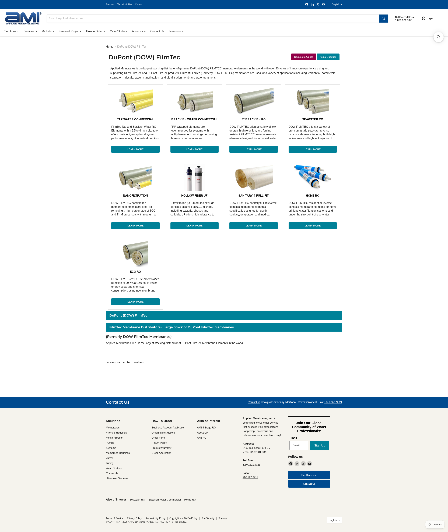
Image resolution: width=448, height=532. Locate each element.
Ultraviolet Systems (117, 478)
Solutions (10, 31)
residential (313, 73)
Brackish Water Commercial (194, 119)
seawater (115, 77)
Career (138, 4)
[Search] (383, 19)
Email (293, 438)
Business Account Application (168, 427)
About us (138, 31)
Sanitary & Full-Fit (253, 195)
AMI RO (201, 437)
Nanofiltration (135, 195)
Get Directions (309, 475)
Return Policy (159, 442)
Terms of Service (114, 518)
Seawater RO (312, 119)
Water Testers (114, 468)
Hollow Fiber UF (194, 195)
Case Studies (118, 31)
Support (110, 4)
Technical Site (124, 4)
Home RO (312, 195)
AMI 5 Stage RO (206, 427)
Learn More (135, 149)
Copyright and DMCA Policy (183, 518)
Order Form (158, 437)
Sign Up (319, 445)
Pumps (110, 442)
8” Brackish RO (253, 119)
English (335, 4)
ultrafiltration (174, 77)
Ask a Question (328, 56)
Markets (47, 31)
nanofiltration (151, 77)
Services (29, 31)
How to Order (94, 31)
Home (109, 46)
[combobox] (213, 19)
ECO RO (135, 271)
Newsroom (176, 31)
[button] (438, 37)
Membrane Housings (118, 452)
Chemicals (112, 473)
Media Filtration (114, 437)
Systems (111, 447)
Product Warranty (162, 447)
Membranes (113, 427)
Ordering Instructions (164, 432)
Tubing (109, 463)
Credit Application (161, 452)
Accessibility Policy (156, 518)
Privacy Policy (134, 518)
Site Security (208, 518)
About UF (202, 432)
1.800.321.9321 (404, 20)
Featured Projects (70, 31)
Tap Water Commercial (135, 119)
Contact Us (157, 31)
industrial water (132, 77)
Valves (110, 457)
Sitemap (222, 518)
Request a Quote (303, 56)
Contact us (254, 402)
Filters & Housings (116, 432)
